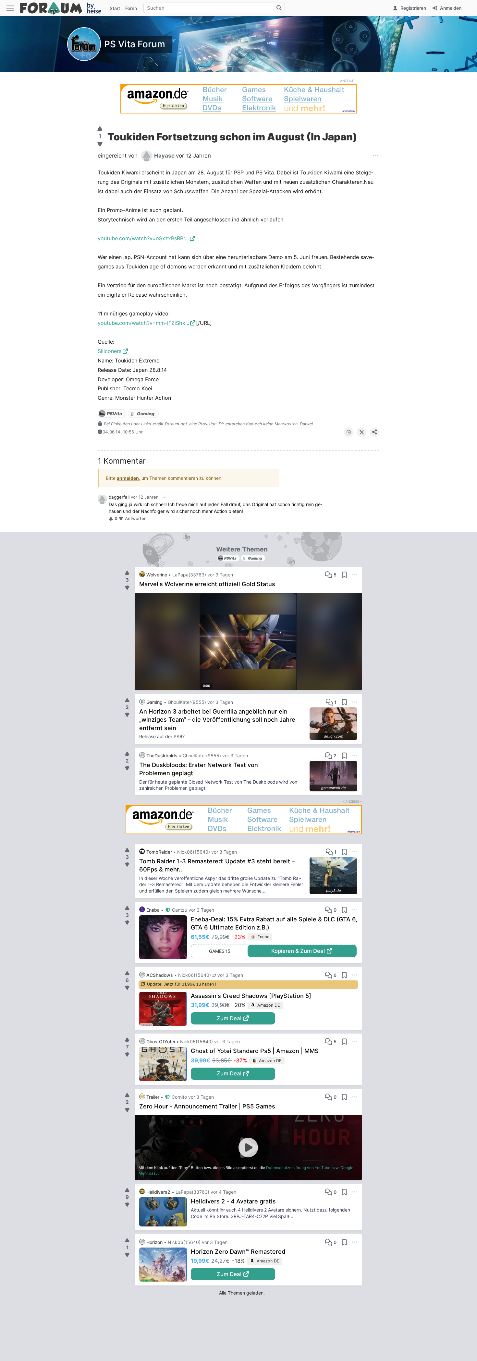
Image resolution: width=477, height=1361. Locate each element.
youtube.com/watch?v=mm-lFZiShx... (143, 323)
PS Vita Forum (134, 44)
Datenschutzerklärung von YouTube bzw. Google (309, 1167)
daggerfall (119, 497)
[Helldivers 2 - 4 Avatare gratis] (165, 1211)
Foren (131, 8)
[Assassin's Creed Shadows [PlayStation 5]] (165, 1009)
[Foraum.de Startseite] (63, 8)
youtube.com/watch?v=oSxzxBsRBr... (143, 238)
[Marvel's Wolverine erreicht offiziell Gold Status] (248, 641)
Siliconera (110, 351)
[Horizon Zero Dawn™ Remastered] (165, 1265)
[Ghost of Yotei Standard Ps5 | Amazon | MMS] (165, 1064)
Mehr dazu (148, 1173)
